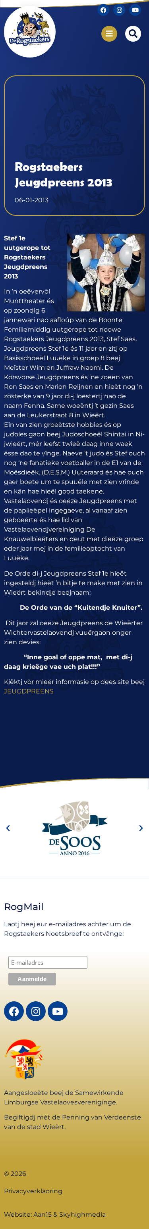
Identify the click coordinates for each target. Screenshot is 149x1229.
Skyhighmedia (82, 1214)
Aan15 (42, 1214)
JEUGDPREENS (29, 691)
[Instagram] (119, 10)
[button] (133, 34)
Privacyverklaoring (33, 1191)
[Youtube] (135, 10)
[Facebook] (103, 10)
